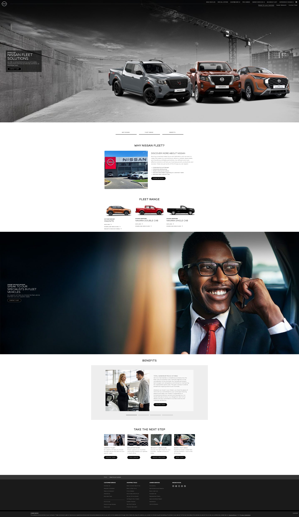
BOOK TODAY (180, 457)
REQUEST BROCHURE (159, 457)
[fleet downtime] (192, 391)
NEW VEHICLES (210, 2)
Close (294, 513)
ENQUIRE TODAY (160, 404)
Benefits (172, 132)
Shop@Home (234, 2)
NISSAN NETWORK (158, 178)
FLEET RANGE (149, 132)
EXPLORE (107, 224)
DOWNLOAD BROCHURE (111, 226)
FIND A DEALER (133, 457)
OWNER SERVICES (257, 2)
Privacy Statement (245, 515)
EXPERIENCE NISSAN (286, 2)
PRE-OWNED (246, 2)
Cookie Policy (232, 515)
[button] (296, 2)
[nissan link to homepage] (4, 4)
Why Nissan (126, 132)
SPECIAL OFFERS (223, 2)
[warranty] (106, 391)
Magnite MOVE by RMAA (112, 229)
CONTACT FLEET (14, 69)
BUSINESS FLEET (272, 2)
